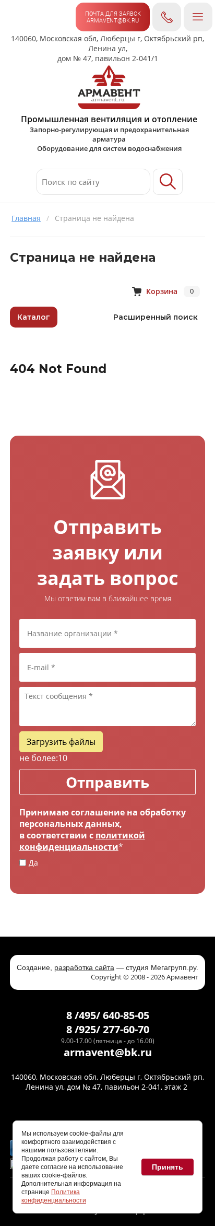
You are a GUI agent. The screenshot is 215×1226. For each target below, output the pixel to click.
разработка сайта (84, 967)
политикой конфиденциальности (82, 841)
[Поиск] (168, 182)
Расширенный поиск (155, 317)
